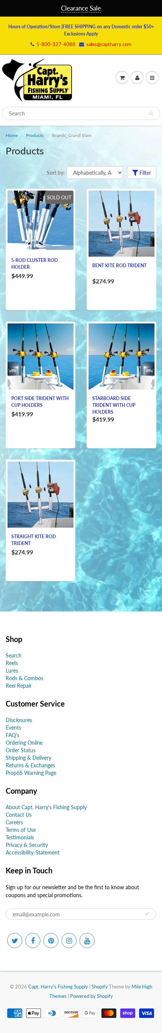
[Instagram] (68, 940)
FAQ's (12, 735)
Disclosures (19, 720)
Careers (14, 822)
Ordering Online (24, 742)
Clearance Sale (81, 8)
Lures (12, 670)
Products (35, 135)
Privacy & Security (27, 845)
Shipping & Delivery (28, 757)
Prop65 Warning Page (31, 773)
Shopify (100, 987)
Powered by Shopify (91, 996)
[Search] (150, 114)
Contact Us (19, 814)
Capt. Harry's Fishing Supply (58, 987)
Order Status (20, 750)
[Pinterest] (50, 940)
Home (12, 135)
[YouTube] (87, 940)
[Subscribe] (147, 914)
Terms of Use (21, 830)
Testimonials (20, 837)
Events (13, 727)
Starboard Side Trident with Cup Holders (113, 405)
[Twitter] (14, 940)
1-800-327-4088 (56, 44)
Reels (12, 663)
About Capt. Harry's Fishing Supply (46, 807)
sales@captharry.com (108, 44)
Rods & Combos (24, 678)
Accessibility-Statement (33, 852)
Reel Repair (19, 685)
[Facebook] (32, 940)
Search (13, 655)
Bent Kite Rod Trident (119, 265)
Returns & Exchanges (30, 765)
